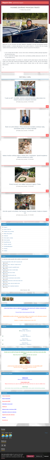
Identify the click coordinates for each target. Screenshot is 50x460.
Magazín (5, 227)
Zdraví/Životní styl (7, 242)
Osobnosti (6, 235)
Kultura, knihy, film (7, 229)
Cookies (5, 250)
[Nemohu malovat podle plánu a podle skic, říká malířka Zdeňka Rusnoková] (4, 298)
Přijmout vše (30, 456)
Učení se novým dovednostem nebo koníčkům (11, 277)
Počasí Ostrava (25, 338)
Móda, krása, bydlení (8, 233)
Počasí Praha (25, 329)
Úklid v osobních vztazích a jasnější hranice (10, 267)
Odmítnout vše (39, 456)
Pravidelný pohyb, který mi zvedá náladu (10, 269)
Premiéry (5, 248)
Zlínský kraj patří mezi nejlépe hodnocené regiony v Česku (25, 184)
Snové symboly (7, 240)
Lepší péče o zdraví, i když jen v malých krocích (11, 264)
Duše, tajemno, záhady (8, 237)
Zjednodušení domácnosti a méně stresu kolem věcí (12, 280)
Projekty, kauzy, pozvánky (26, 9)
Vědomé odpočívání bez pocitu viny (9, 275)
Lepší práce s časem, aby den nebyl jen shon (11, 283)
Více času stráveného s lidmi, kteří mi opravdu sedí (12, 261)
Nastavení (46, 456)
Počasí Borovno (25, 342)
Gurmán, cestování (7, 244)
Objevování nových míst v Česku (8, 272)
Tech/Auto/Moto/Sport (8, 246)
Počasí (46, 432)
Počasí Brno (25, 334)
